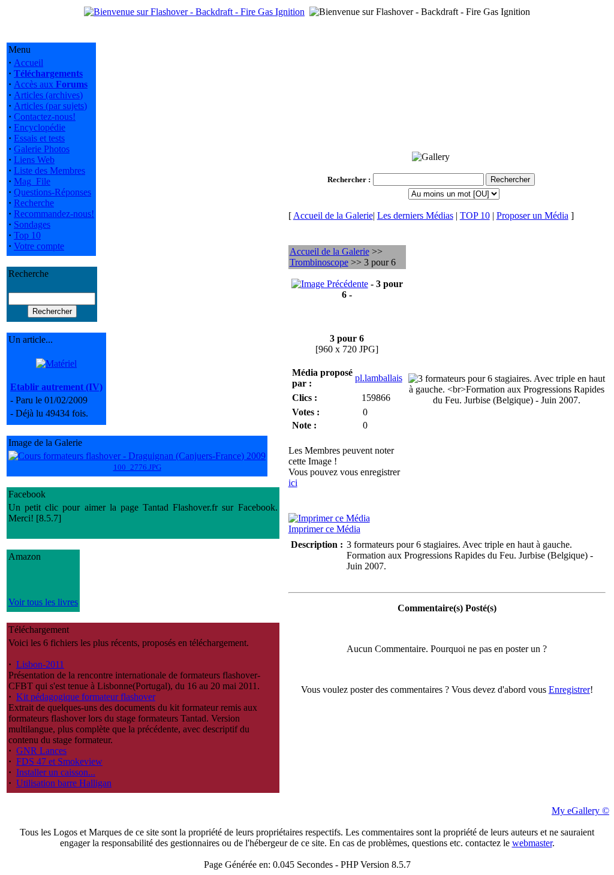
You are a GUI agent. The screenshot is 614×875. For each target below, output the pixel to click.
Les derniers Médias (415, 215)
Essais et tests (39, 138)
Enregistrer (569, 689)
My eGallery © (580, 810)
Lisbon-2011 (40, 664)
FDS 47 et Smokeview (59, 761)
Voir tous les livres (43, 602)
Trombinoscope (319, 262)
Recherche (34, 203)
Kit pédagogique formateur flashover (85, 697)
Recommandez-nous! (54, 214)
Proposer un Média (532, 215)
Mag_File (32, 181)
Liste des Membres (49, 170)
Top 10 (27, 235)
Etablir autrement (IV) (56, 387)
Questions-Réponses (52, 192)
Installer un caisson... (55, 772)
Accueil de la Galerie (333, 215)
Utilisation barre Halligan (64, 783)
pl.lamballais (378, 378)
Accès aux (51, 84)
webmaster (532, 843)
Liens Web (34, 160)
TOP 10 (475, 215)
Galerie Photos (42, 149)
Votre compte (39, 246)
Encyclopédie (39, 127)
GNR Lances (41, 751)
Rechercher (346, 179)
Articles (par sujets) (50, 106)
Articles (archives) (48, 95)
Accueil (28, 63)
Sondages (32, 224)
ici (292, 483)
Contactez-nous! (45, 116)
